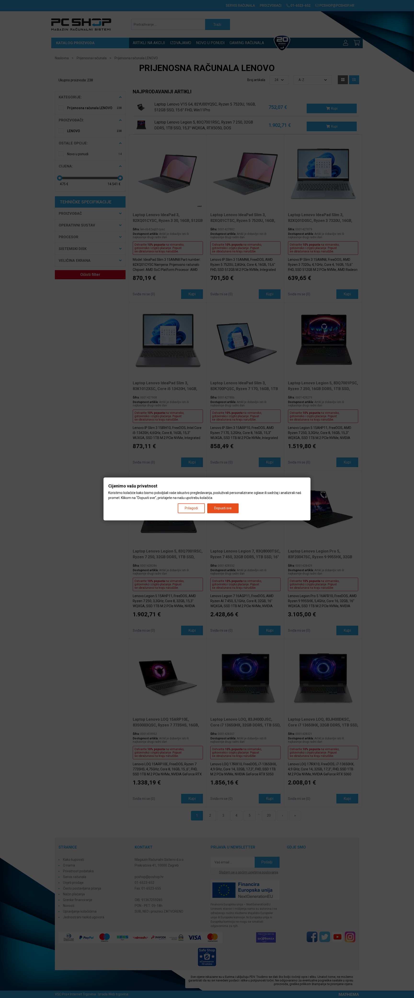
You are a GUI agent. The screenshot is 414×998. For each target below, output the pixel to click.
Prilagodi (191, 508)
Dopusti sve (223, 508)
